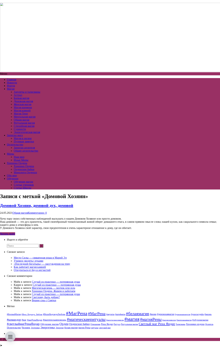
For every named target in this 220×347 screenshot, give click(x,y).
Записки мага (15, 135)
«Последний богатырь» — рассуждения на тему (42, 263)
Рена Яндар (107, 324)
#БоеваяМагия (14, 314)
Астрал (18, 95)
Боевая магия (21, 98)
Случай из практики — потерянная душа (56, 281)
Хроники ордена (195, 324)
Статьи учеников (24, 184)
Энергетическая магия (27, 132)
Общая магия (21, 119)
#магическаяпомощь (54, 319)
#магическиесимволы (115, 320)
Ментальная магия (24, 116)
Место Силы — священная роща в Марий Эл (40, 257)
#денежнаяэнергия (182, 314)
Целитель (209, 324)
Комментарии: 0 (37, 212)
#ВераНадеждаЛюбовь (54, 314)
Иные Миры (21, 160)
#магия (131, 319)
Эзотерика (35, 328)
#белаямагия (137, 313)
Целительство (15, 144)
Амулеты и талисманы (27, 91)
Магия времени (23, 107)
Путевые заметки (24, 141)
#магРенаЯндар (34, 320)
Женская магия (22, 104)
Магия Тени (21, 113)
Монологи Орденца (25, 172)
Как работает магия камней (30, 266)
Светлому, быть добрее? (46, 297)
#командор (14, 319)
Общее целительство (26, 150)
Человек (26, 327)
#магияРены (151, 319)
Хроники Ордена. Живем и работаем (53, 291)
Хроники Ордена (17, 163)
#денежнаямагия (165, 314)
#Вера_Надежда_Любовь (31, 314)
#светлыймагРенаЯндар (23, 324)
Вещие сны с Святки (44, 300)
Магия (10, 88)
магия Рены (84, 327)
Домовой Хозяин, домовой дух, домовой (36, 205)
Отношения (95, 324)
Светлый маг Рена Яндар (157, 324)
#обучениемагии (200, 320)
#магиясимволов (169, 320)
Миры (10, 153)
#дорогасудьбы (197, 314)
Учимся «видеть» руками (28, 260)
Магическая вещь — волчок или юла (53, 287)
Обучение (12, 178)
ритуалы (94, 328)
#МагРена (76, 313)
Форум (11, 85)
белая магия (71, 327)
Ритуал (117, 324)
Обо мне (12, 175)
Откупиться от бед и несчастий (32, 270)
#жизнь (208, 314)
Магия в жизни (23, 138)
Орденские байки (24, 169)
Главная (11, 79)
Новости (12, 82)
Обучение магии (23, 181)
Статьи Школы (22, 187)
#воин (153, 314)
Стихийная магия (24, 125)
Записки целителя (24, 147)
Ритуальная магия (24, 122)
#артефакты (120, 314)
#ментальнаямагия (184, 320)
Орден (63, 324)
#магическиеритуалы (86, 319)
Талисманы (180, 324)
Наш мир (19, 156)
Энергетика (47, 327)
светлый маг (105, 328)
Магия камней (22, 110)
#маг (24, 319)
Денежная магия (23, 101)
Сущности (20, 129)
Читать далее (7, 233)
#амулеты (110, 314)
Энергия (60, 328)
